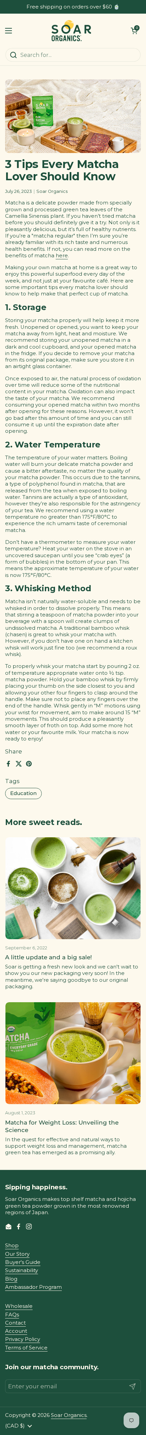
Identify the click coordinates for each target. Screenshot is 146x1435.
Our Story (17, 1254)
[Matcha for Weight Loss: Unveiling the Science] (73, 1053)
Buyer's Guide (22, 1262)
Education (23, 793)
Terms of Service (26, 1348)
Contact (15, 1323)
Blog (11, 1279)
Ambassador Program (33, 1287)
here (62, 256)
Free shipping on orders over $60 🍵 (73, 7)
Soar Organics (69, 1415)
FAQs (12, 1315)
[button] (134, 30)
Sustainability (21, 1270)
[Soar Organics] (71, 30)
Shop (12, 1245)
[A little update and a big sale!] (73, 888)
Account (16, 1331)
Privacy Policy (22, 1339)
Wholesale (19, 1306)
